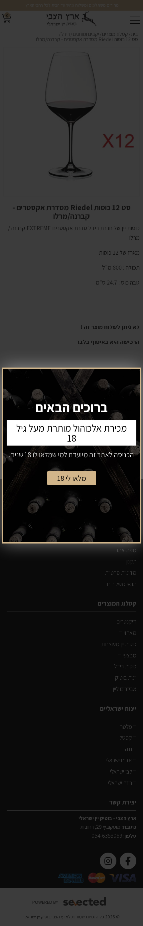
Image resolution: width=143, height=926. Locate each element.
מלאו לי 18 (71, 478)
